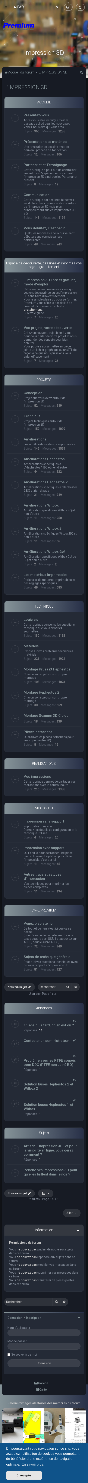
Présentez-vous (36, 115)
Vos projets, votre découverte (48, 328)
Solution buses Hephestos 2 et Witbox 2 (48, 1086)
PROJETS (44, 380)
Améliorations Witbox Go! (44, 551)
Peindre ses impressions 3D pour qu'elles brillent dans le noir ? (50, 1172)
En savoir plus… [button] (34, 1464)
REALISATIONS (44, 763)
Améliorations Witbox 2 (43, 528)
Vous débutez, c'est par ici (45, 228)
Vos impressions (37, 776)
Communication (36, 195)
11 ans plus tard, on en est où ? (49, 1025)
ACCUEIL (44, 102)
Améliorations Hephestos (44, 459)
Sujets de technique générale (47, 957)
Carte (43, 1389)
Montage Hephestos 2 (41, 692)
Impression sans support (44, 821)
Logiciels (31, 619)
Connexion (14, 1317)
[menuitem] (18, 7)
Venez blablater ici (38, 923)
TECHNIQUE (43, 606)
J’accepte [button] (24, 1475)
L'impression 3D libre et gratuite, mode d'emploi (50, 282)
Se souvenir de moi (24, 1354)
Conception (33, 393)
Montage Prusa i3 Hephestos (47, 669)
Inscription (33, 1317)
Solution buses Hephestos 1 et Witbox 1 (48, 1106)
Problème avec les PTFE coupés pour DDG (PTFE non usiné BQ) (50, 1062)
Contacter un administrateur (46, 1041)
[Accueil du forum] (44, 31)
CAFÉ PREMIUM (43, 910)
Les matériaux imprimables (45, 575)
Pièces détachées (38, 732)
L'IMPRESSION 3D (25, 87)
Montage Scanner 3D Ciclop (46, 715)
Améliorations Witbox (41, 505)
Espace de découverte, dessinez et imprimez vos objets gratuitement (44, 265)
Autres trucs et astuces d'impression (42, 876)
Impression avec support (44, 848)
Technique (32, 416)
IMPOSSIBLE (44, 808)
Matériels (31, 646)
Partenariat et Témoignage (45, 165)
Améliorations (35, 439)
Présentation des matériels (45, 142)
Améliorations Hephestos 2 (46, 482)
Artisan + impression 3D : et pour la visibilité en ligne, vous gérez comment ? (50, 1150)
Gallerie (43, 1383)
